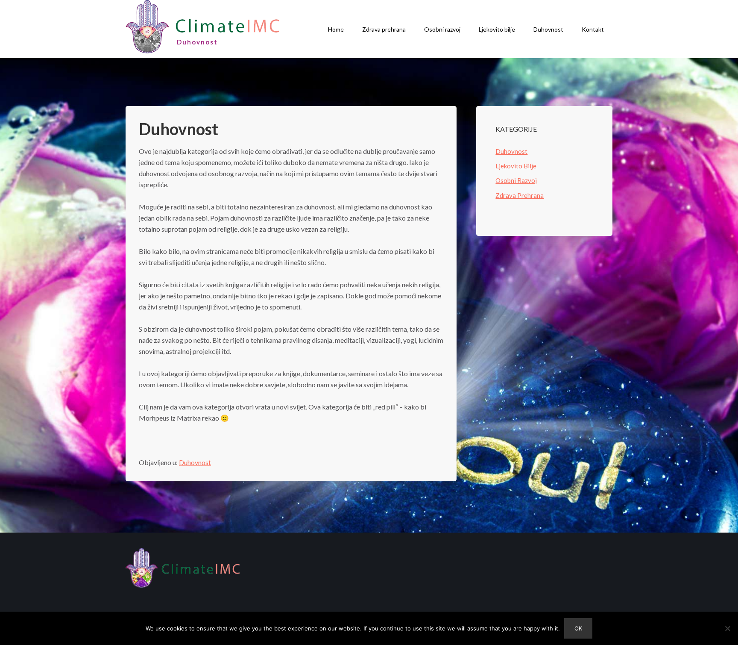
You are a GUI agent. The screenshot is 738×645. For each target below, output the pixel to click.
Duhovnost (548, 29)
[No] (727, 628)
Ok (578, 628)
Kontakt (593, 29)
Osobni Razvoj (516, 180)
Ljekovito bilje (497, 29)
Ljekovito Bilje (515, 166)
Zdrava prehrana (384, 29)
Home (336, 29)
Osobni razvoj (442, 29)
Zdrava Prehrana (519, 195)
